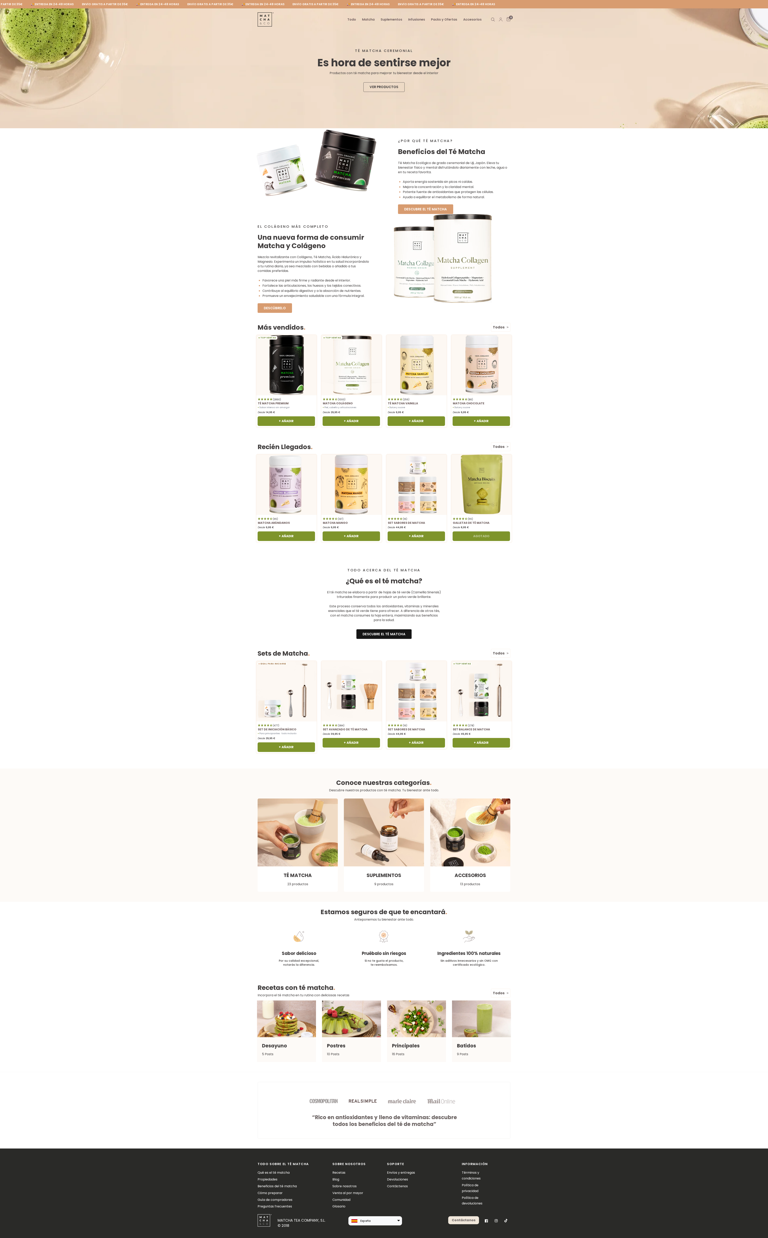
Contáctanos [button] (463, 1220)
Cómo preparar (270, 1193)
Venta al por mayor (347, 1193)
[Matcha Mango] (351, 484)
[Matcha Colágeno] (351, 365)
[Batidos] (481, 1018)
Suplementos (391, 19)
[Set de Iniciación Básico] (286, 691)
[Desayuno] (286, 1018)
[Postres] (351, 1018)
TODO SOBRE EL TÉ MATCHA (283, 1164)
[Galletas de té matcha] (481, 484)
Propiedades (267, 1179)
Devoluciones (397, 1179)
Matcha (368, 19)
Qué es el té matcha (274, 1172)
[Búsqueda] (493, 19)
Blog (335, 1179)
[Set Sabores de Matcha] (416, 484)
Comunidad (341, 1199)
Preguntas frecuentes (275, 1206)
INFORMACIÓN (475, 1164)
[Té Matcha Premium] (286, 365)
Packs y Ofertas (444, 19)
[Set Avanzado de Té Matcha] (351, 691)
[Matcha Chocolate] (481, 365)
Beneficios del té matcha (277, 1186)
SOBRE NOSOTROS (349, 1164)
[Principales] (416, 1018)
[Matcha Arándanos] (286, 484)
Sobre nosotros (344, 1186)
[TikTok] (506, 1220)
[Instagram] (496, 1220)
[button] (383, 87)
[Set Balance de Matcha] (481, 691)
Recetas (338, 1172)
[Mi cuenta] (501, 19)
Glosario (338, 1206)
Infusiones (416, 19)
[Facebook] (486, 1220)
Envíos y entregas (401, 1172)
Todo (351, 19)
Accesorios (472, 19)
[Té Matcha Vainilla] (416, 365)
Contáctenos (397, 1186)
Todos (499, 327)
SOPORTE (395, 1164)
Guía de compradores (275, 1199)
